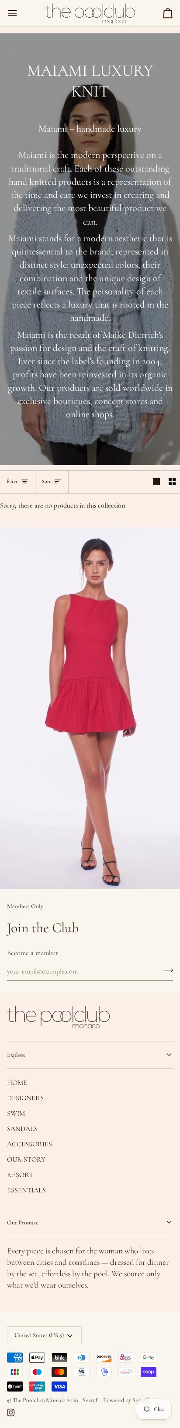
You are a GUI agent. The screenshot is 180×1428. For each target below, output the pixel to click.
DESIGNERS (25, 1098)
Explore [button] (16, 1055)
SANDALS (22, 1128)
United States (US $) (39, 1335)
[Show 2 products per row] (172, 482)
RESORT (20, 1174)
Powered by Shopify (127, 1400)
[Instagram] (11, 1413)
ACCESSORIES (29, 1144)
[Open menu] (20, 13)
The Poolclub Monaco (39, 1400)
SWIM (16, 1113)
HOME (17, 1082)
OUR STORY (26, 1159)
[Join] (166, 970)
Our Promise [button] (22, 1222)
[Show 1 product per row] (156, 482)
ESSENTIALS (26, 1190)
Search (91, 1400)
